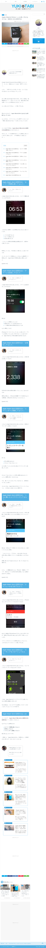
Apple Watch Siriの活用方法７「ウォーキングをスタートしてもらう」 (16, 172)
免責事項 (13, 946)
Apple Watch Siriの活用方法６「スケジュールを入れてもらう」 (16, 168)
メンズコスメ (34, 1)
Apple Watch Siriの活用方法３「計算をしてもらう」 (16, 157)
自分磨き (25, 1)
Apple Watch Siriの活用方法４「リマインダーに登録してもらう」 (16, 161)
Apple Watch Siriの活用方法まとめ (13, 175)
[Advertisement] (15, 846)
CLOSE (25, 145)
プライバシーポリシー (6, 946)
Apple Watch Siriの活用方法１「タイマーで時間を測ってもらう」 (16, 149)
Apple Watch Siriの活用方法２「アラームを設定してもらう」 (16, 153)
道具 (16, 1)
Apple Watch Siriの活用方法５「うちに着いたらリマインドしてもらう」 (16, 164)
